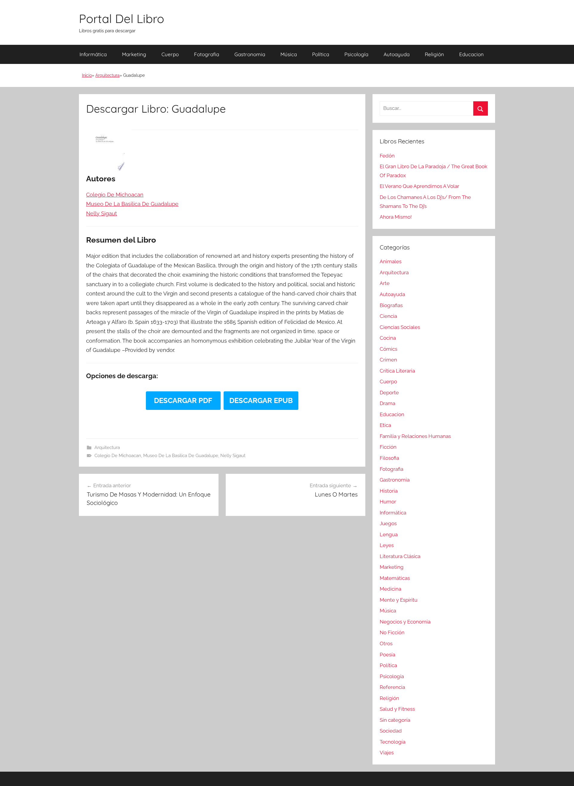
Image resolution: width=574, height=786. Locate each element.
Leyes (387, 545)
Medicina (390, 589)
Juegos (388, 523)
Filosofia (389, 458)
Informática (93, 54)
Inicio (87, 75)
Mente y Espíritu (398, 600)
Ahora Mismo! (396, 217)
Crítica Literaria (397, 371)
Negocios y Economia (405, 622)
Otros (386, 643)
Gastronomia (249, 54)
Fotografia (206, 54)
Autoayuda (397, 54)
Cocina (388, 338)
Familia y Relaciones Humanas (415, 436)
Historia (389, 491)
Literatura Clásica (400, 556)
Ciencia (388, 316)
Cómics (388, 349)
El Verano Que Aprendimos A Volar (419, 186)
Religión (434, 54)
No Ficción (392, 632)
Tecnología (392, 742)
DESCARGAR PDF (183, 400)
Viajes (387, 753)
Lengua (389, 534)
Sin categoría (395, 720)
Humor (388, 502)
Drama (387, 403)
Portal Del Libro (121, 18)
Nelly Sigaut (232, 455)
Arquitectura (107, 75)
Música (288, 54)
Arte (385, 283)
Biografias (391, 305)
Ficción (388, 447)
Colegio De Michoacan (117, 455)
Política (320, 54)
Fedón (387, 156)
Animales (391, 261)
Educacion (471, 54)
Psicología (356, 54)
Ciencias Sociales (400, 327)
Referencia (392, 687)
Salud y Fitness (397, 709)
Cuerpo (170, 54)
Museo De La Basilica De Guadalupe (180, 455)
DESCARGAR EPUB (261, 400)
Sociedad (391, 731)
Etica (385, 425)
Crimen (388, 360)
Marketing (134, 54)
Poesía (387, 655)
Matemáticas (395, 578)
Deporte (389, 393)
